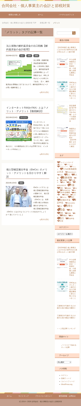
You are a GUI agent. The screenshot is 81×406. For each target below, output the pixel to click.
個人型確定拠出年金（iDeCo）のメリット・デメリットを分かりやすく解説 (26, 173)
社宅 (60, 206)
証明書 (69, 213)
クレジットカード (66, 162)
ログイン (64, 375)
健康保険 (67, 177)
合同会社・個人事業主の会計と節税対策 (36, 5)
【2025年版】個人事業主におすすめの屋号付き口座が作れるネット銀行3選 (67, 50)
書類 (74, 192)
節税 (21, 183)
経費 (70, 210)
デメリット (69, 164)
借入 (68, 175)
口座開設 (64, 180)
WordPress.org (66, 384)
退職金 (64, 215)
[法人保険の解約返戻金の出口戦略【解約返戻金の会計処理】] (19, 78)
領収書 (61, 221)
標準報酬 (66, 194)
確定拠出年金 (64, 200)
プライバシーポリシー (43, 396)
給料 (61, 213)
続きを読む (45, 92)
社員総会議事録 (71, 203)
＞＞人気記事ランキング (66, 328)
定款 (63, 182)
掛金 (75, 190)
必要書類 (68, 188)
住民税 (61, 175)
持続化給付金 (66, 190)
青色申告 (71, 218)
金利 (71, 215)
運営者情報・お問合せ (67, 396)
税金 (62, 209)
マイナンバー (63, 166)
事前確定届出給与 (71, 172)
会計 (22, 55)
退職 (36, 55)
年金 (72, 185)
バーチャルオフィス (66, 15)
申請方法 (64, 197)
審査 (69, 182)
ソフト (61, 164)
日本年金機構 (64, 193)
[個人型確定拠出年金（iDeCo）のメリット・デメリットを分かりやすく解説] (19, 205)
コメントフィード (68, 381)
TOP (19, 23)
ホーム (40, 15)
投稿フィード (66, 378)
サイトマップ (23, 396)
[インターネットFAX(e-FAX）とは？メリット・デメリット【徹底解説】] (19, 140)
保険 (29, 55)
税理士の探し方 (14, 15)
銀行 (61, 218)
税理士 (69, 205)
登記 (72, 197)
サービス (24, 117)
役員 (61, 188)
